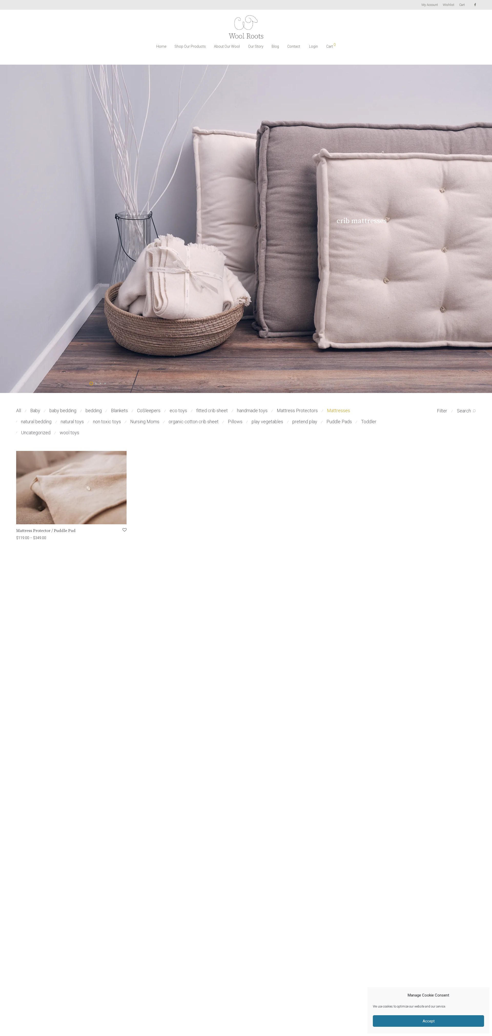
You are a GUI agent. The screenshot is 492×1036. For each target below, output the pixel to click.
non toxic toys (107, 421)
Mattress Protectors (297, 410)
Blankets (119, 410)
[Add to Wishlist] (124, 530)
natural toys (72, 421)
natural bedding (36, 421)
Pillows (235, 421)
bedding (94, 410)
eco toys (178, 410)
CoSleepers (148, 410)
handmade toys (252, 410)
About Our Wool (227, 46)
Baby (35, 410)
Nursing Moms (144, 421)
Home (161, 46)
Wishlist (448, 5)
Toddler (368, 421)
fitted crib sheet (212, 410)
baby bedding (62, 410)
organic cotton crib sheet (194, 421)
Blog (275, 46)
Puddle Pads (339, 421)
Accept (429, 1021)
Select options (25, 538)
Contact (293, 46)
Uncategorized (35, 432)
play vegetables (267, 421)
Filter (442, 410)
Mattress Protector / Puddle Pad (46, 530)
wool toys (69, 432)
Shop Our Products (190, 46)
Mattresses (338, 410)
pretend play (304, 421)
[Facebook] (475, 5)
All (18, 410)
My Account (430, 5)
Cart (462, 5)
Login (313, 46)
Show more (48, 538)
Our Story (255, 46)
